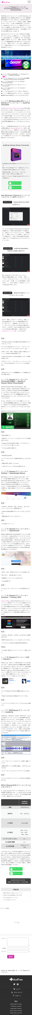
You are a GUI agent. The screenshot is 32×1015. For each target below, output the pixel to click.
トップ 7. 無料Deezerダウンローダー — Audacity (15, 93)
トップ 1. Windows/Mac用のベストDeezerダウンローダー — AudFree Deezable (15, 74)
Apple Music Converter (16, 1008)
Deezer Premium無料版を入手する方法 (12, 895)
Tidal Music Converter (16, 1006)
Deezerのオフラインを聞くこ (10, 331)
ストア (18, 989)
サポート (18, 996)
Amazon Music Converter (16, 1010)
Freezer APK (4, 601)
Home (3, 970)
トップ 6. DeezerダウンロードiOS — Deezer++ (15, 91)
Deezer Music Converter (16, 1012)
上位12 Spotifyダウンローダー (10, 897)
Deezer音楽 (25, 882)
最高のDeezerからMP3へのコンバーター (13, 893)
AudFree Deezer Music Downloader (13, 108)
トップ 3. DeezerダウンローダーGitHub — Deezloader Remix (14, 82)
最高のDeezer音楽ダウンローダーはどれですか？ (15, 95)
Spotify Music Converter (16, 1004)
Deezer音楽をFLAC (17, 128)
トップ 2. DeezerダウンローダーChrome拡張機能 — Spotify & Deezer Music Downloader (15, 78)
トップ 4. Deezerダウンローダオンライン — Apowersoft (14, 85)
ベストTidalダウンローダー (9, 899)
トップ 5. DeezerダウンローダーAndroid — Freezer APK (14, 88)
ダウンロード (16, 183)
